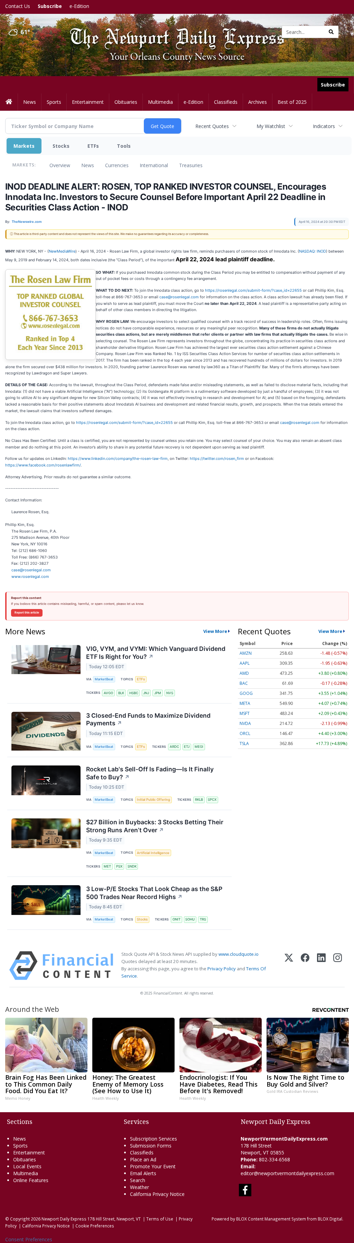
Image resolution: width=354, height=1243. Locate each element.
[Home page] (172, 31)
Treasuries (191, 165)
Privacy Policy (221, 968)
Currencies (117, 165)
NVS (169, 693)
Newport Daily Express (63, 1219)
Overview (59, 165)
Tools (124, 146)
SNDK (132, 866)
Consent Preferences (28, 1239)
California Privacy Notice (46, 1225)
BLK (121, 693)
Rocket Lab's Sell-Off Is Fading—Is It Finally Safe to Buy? (150, 773)
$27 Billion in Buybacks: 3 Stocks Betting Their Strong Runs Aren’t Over (154, 826)
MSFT (245, 713)
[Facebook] (305, 966)
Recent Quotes (212, 126)
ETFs (93, 146)
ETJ (186, 746)
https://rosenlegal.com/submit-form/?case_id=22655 (253, 290)
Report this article (27, 612)
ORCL (245, 733)
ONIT (176, 919)
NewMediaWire (62, 251)
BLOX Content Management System (271, 1219)
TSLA (244, 743)
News (87, 165)
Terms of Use (159, 1219)
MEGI (199, 746)
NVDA (245, 723)
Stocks (61, 146)
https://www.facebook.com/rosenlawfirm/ (43, 465)
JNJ (146, 693)
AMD (244, 673)
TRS (203, 919)
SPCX (212, 799)
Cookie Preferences (94, 1225)
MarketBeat (104, 679)
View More (215, 631)
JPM (157, 693)
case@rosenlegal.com (179, 296)
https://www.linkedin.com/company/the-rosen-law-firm (118, 458)
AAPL (245, 663)
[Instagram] (337, 966)
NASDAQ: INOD (312, 251)
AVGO (108, 693)
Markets (24, 146)
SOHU (190, 919)
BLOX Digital (330, 1219)
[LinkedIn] (321, 966)
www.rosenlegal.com (30, 576)
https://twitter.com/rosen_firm (217, 458)
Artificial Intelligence (153, 853)
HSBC (133, 693)
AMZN (246, 653)
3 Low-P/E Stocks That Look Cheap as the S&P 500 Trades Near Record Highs (154, 892)
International (154, 165)
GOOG (246, 693)
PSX (119, 866)
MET (107, 866)
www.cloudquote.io (238, 954)
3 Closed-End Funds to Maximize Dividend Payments (148, 719)
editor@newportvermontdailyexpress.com (287, 1173)
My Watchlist (271, 126)
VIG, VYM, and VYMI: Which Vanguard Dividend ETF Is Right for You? (155, 652)
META (245, 703)
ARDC (174, 746)
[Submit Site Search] (331, 32)
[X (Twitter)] (289, 966)
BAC (244, 683)
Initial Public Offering (153, 799)
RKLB (199, 799)
